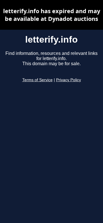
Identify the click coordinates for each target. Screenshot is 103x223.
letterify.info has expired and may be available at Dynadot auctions (51, 15)
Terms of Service (37, 80)
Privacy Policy (68, 80)
